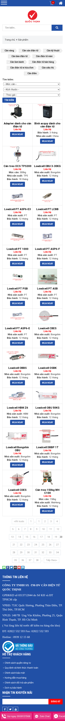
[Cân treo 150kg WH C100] (47, 478)
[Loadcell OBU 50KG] (47, 396)
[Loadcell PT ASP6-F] (47, 237)
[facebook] (5, 709)
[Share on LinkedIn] (22, 567)
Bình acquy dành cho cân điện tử (47, 125)
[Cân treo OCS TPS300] (17, 154)
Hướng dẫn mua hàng (15, 677)
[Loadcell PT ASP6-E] (17, 316)
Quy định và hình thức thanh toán (21, 668)
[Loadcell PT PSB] (17, 277)
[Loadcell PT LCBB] (47, 197)
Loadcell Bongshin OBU (17, 449)
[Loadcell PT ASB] (47, 277)
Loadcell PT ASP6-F (47, 248)
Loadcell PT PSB (17, 288)
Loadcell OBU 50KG (47, 407)
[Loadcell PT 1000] (17, 237)
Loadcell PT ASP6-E (17, 328)
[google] (16, 709)
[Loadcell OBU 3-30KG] (47, 154)
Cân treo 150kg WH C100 (47, 491)
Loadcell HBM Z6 (17, 407)
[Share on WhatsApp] (4, 567)
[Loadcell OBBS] (17, 356)
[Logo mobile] (32, 16)
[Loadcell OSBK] (47, 356)
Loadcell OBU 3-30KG (47, 166)
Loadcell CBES (47, 328)
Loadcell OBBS (17, 367)
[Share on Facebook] (7, 567)
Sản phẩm (23, 39)
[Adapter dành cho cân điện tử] (17, 111)
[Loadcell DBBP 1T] (47, 435)
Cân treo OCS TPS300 (17, 166)
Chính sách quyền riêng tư (18, 663)
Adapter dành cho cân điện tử (17, 125)
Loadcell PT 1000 (17, 248)
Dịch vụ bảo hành (13, 687)
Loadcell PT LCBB (47, 209)
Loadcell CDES (17, 489)
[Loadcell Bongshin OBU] (17, 435)
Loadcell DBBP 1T (47, 447)
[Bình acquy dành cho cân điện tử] (47, 111)
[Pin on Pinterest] (19, 567)
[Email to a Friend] (15, 567)
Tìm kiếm (9, 100)
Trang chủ (10, 39)
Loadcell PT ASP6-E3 (17, 209)
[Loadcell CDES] (17, 478)
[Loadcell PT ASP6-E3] (17, 197)
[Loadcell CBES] (47, 316)
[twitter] (10, 709)
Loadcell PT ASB (47, 288)
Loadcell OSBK (47, 367)
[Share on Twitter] (11, 567)
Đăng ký (55, 701)
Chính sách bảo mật (15, 673)
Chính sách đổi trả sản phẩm (19, 682)
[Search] (56, 28)
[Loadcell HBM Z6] (17, 396)
